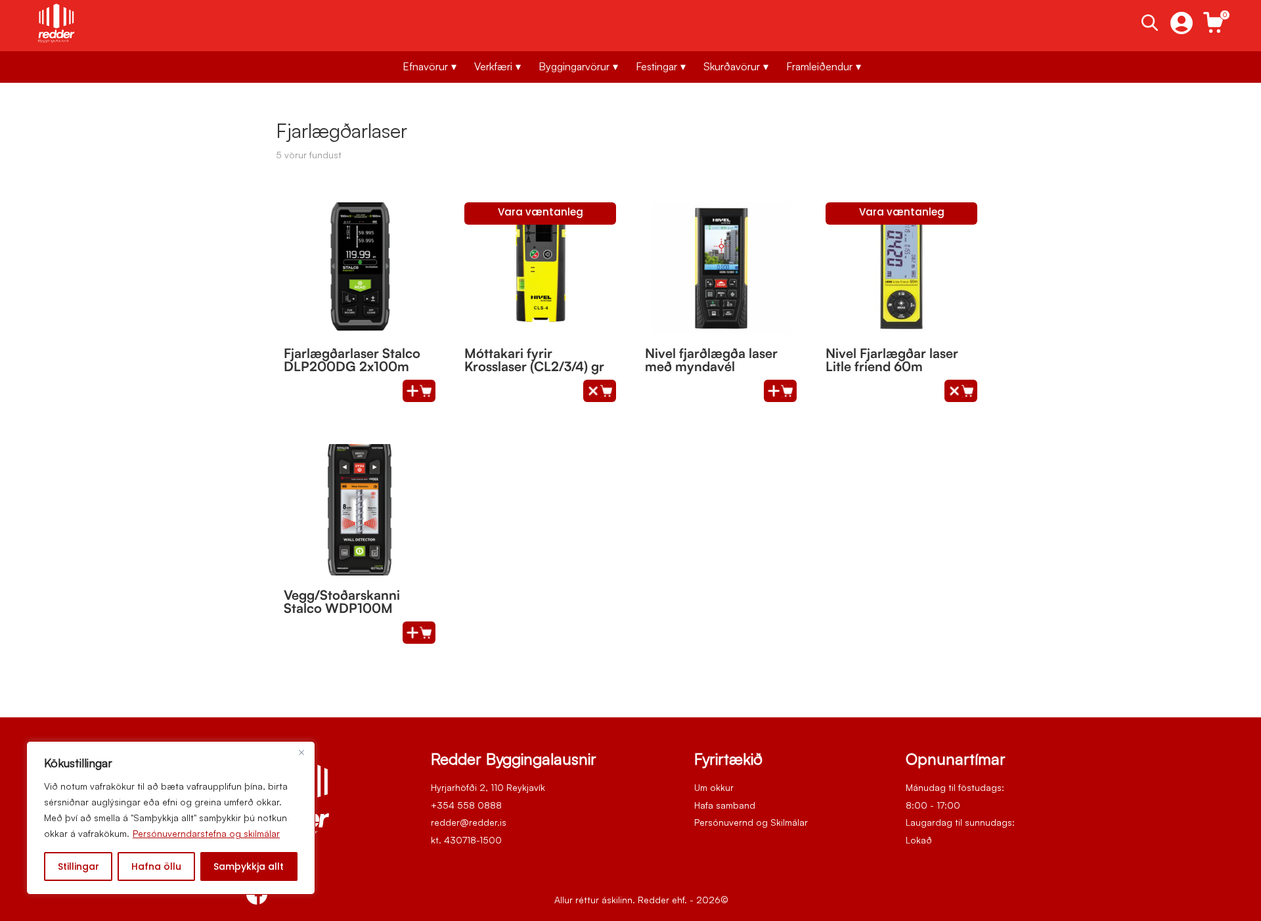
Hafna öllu (156, 866)
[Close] (301, 752)
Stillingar (78, 866)
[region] (170, 818)
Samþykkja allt (248, 866)
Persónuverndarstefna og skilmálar (206, 833)
